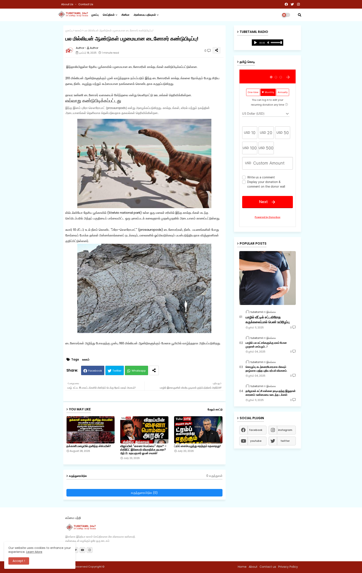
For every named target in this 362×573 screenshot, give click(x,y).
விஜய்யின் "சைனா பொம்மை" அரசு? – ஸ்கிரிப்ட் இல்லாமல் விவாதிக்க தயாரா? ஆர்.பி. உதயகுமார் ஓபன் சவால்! (143, 449)
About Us (67, 4)
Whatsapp (139, 371)
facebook (255, 430)
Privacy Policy (288, 567)
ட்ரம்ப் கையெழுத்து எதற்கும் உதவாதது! (197, 446)
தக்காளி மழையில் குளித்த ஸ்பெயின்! (88, 446)
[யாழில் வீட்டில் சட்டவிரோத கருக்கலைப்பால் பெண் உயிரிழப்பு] (267, 278)
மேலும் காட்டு (215, 409)
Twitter (117, 371)
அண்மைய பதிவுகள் (145, 15)
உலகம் (78, 30)
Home (242, 567)
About (253, 567)
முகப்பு (95, 15)
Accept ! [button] (19, 561)
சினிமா (125, 15)
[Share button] (154, 370)
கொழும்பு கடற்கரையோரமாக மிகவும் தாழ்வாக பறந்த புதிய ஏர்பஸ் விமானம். (266, 369)
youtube (255, 441)
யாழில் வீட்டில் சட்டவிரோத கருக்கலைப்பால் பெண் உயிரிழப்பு (268, 319)
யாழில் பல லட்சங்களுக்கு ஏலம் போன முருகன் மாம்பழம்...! (266, 345)
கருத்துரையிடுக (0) (144, 492)
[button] (299, 15)
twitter (285, 441)
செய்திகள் (109, 15)
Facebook (95, 371)
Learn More (34, 552)
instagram (285, 430)
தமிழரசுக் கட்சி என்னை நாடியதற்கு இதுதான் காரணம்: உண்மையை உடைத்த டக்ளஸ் (271, 393)
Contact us (85, 4)
